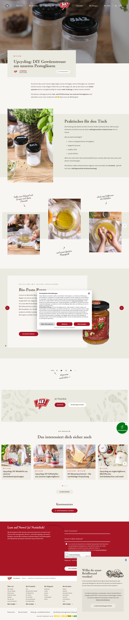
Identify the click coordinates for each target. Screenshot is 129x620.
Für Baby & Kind (30, 593)
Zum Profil (60, 405)
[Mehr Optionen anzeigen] (76, 370)
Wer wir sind (10, 599)
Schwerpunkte (47, 597)
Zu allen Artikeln (64, 492)
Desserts (65, 597)
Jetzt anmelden (73, 568)
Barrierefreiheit (22, 612)
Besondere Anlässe (67, 593)
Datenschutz (11, 612)
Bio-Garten (28, 595)
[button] (19, 6)
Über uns (10, 586)
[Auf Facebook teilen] (57, 370)
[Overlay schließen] (125, 560)
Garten (46, 591)
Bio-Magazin (48, 586)
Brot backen (66, 595)
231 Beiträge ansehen (77, 405)
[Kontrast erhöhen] (7, 5)
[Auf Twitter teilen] (61, 370)
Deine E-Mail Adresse (73, 539)
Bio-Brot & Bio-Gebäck (31, 591)
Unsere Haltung (11, 591)
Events (46, 599)
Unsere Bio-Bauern (12, 601)
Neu (27, 589)
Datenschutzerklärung (103, 600)
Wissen (46, 595)
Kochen (46, 593)
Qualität (9, 597)
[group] (16, 462)
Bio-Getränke (29, 597)
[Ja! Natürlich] (64, 6)
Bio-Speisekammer (30, 599)
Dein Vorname (70, 531)
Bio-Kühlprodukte (30, 601)
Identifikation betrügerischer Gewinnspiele (66, 612)
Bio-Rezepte (67, 586)
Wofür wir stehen (11, 595)
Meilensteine (10, 593)
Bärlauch (65, 591)
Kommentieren (63, 71)
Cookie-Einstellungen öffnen (103, 606)
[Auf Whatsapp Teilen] (66, 370)
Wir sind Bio (10, 589)
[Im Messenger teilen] (71, 370)
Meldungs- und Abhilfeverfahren (40, 612)
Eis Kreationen (66, 599)
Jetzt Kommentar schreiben (65, 510)
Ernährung (46, 589)
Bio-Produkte (30, 586)
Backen (64, 589)
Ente (64, 601)
